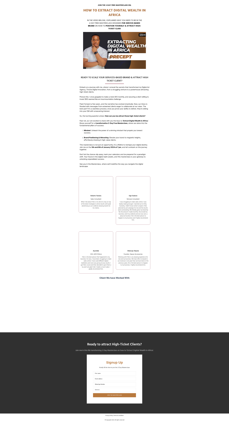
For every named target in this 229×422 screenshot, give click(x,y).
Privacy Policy (109, 415)
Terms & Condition (119, 415)
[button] (114, 50)
